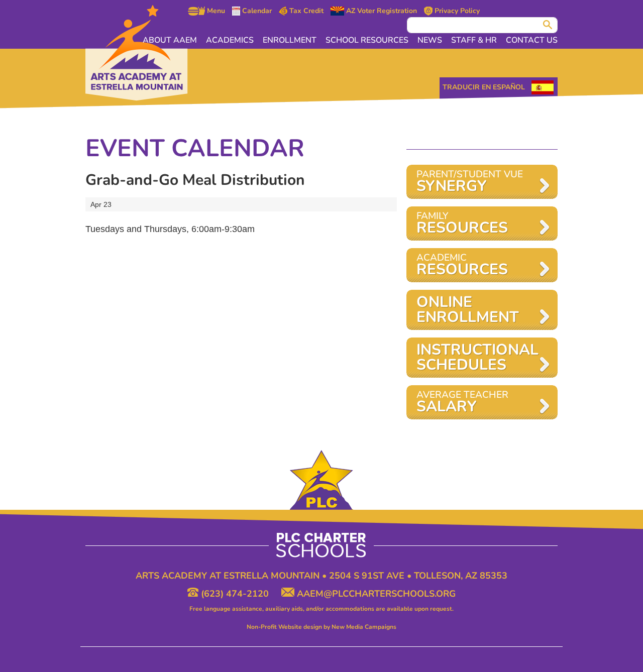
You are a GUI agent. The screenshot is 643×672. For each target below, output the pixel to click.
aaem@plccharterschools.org (375, 594)
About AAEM (170, 40)
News (429, 40)
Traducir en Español (484, 87)
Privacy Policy (456, 11)
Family (462, 223)
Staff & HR (474, 40)
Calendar (256, 11)
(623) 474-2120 (234, 594)
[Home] (136, 53)
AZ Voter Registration (380, 11)
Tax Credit (305, 11)
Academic (462, 265)
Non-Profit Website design (284, 627)
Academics (230, 40)
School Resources (367, 40)
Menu (215, 11)
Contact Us (532, 40)
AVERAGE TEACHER (462, 402)
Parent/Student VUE (469, 182)
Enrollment (289, 40)
